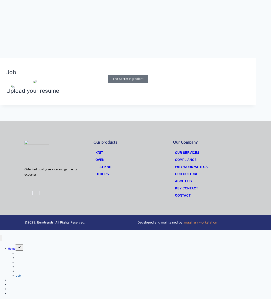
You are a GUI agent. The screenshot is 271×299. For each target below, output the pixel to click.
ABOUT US (183, 181)
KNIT (99, 152)
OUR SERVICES (187, 152)
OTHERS (102, 174)
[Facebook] (32, 193)
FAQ (10, 293)
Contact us (15, 288)
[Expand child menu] (19, 247)
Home (11, 248)
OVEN (100, 159)
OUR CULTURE (186, 174)
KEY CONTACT (186, 188)
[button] (128, 79)
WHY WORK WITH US (191, 167)
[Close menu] (1, 238)
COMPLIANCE (186, 159)
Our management (27, 271)
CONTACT (183, 195)
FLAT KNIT (103, 167)
